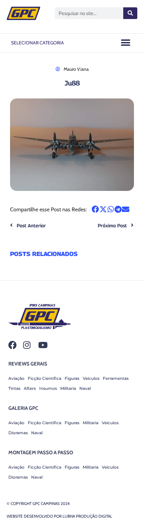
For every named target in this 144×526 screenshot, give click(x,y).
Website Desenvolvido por (59, 516)
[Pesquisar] (130, 13)
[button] (125, 42)
